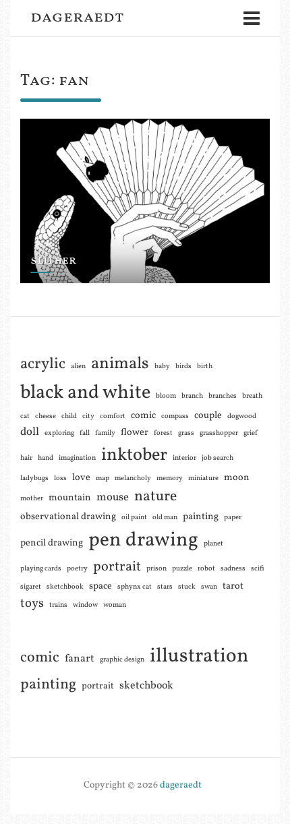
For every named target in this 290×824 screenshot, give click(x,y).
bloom (166, 396)
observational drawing (68, 516)
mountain (70, 497)
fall (85, 433)
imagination (77, 458)
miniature (203, 478)
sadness (233, 569)
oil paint (134, 517)
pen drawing (143, 540)
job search (217, 458)
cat (25, 416)
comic (143, 415)
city (88, 416)
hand (45, 458)
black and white (85, 393)
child (69, 416)
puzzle (182, 569)
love (81, 477)
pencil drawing (51, 543)
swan (209, 587)
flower (134, 432)
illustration (199, 656)
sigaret (30, 587)
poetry (77, 569)
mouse (112, 497)
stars (165, 587)
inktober (134, 455)
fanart (79, 658)
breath (252, 396)
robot (206, 569)
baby (162, 366)
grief (250, 433)
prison (156, 569)
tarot (233, 586)
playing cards (40, 569)
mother (31, 499)
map (102, 478)
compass (175, 416)
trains (58, 605)
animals (120, 364)
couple (208, 415)
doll (29, 432)
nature (155, 496)
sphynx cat (134, 587)
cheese (45, 416)
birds (183, 366)
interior (184, 458)
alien (78, 366)
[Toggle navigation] (251, 18)
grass (186, 433)
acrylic (42, 364)
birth (204, 366)
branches (222, 396)
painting (201, 516)
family (105, 433)
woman (114, 605)
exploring (59, 433)
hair (26, 458)
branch (192, 396)
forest (163, 433)
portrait (117, 567)
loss (60, 478)
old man (164, 517)
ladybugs (34, 478)
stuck (187, 587)
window (85, 605)
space (100, 586)
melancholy (133, 478)
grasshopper (219, 433)
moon (237, 477)
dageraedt (77, 17)
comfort (112, 416)
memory (169, 478)
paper (232, 517)
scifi (257, 569)
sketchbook (65, 587)
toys (32, 603)
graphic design (122, 660)
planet (213, 544)
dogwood (241, 416)
